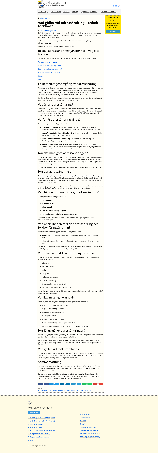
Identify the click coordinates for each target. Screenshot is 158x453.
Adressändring (56, 2)
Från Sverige (56, 12)
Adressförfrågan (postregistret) (90, 433)
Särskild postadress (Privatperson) (39, 434)
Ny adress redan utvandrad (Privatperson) (41, 430)
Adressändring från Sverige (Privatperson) (41, 421)
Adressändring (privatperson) (48, 62)
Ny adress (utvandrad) (89, 12)
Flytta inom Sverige (68, 390)
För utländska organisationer (89, 430)
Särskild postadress (108, 12)
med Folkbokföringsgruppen (55, 5)
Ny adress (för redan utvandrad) (49, 73)
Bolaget (82, 424)
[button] (43, 384)
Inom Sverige (43, 12)
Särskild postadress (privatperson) (50, 69)
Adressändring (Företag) (35, 427)
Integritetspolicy (85, 414)
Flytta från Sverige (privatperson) (49, 66)
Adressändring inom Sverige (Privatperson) (41, 418)
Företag (75, 12)
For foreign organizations (88, 427)
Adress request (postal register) (90, 437)
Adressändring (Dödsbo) (36, 424)
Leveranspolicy (85, 417)
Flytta (60, 390)
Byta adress (53, 390)
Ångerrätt (83, 421)
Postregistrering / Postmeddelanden (39, 437)
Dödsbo (66, 12)
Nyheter (30, 440)
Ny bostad (87, 390)
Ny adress (79, 390)
